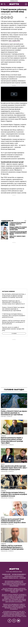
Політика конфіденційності (19, 574)
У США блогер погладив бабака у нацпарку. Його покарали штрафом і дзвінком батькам (13, 315)
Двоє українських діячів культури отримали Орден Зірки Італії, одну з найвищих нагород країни (14, 467)
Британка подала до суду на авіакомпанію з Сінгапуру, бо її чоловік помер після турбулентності (13, 302)
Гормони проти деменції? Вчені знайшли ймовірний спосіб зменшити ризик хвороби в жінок (13, 520)
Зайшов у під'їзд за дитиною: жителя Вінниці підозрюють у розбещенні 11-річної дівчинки (13, 322)
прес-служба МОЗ (14, 40)
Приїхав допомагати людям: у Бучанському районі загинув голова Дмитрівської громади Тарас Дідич (12, 440)
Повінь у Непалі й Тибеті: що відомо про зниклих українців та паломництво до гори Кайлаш (13, 309)
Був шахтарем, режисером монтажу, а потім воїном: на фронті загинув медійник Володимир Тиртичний (14, 295)
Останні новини (8, 291)
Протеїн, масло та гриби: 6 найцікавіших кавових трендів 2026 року (13, 329)
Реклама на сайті (6, 574)
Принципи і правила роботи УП (10, 577)
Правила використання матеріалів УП (14, 576)
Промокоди (22, 577)
